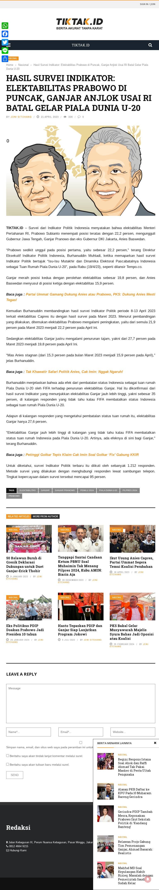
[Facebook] (5, 34)
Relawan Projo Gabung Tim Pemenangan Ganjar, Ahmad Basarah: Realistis (135, 847)
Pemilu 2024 (87, 490)
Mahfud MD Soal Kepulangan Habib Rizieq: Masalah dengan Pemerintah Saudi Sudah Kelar (135, 875)
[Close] (155, 743)
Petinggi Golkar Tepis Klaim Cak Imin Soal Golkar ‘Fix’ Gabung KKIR (82, 455)
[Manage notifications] (148, 879)
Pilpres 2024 (130, 490)
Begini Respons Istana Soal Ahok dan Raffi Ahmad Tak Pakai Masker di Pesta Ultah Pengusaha (134, 766)
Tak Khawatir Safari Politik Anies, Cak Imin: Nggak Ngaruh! (74, 372)
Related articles (19, 516)
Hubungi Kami (18, 850)
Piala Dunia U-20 (108, 490)
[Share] (5, 59)
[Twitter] (5, 42)
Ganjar (45, 490)
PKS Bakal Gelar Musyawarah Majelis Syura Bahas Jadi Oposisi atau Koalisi (132, 632)
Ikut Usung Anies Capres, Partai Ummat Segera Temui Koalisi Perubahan (131, 562)
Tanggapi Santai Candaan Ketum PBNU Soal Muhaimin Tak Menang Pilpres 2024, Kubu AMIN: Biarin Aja (80, 566)
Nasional (12, 58)
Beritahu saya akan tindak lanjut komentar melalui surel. (46, 756)
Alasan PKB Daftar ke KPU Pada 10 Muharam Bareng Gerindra (135, 793)
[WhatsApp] (5, 26)
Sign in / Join (147, 4)
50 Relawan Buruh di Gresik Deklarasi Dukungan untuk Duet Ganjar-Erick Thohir (24, 564)
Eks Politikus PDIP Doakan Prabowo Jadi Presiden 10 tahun (25, 630)
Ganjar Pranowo (65, 490)
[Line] (5, 50)
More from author (45, 516)
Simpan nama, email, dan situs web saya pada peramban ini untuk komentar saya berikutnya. (67, 747)
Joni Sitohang (21, 117)
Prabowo (14, 496)
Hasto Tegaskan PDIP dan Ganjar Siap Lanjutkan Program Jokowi (80, 630)
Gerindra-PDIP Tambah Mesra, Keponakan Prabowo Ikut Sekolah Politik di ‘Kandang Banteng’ (135, 819)
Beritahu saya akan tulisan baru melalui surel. (39, 764)
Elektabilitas (28, 490)
